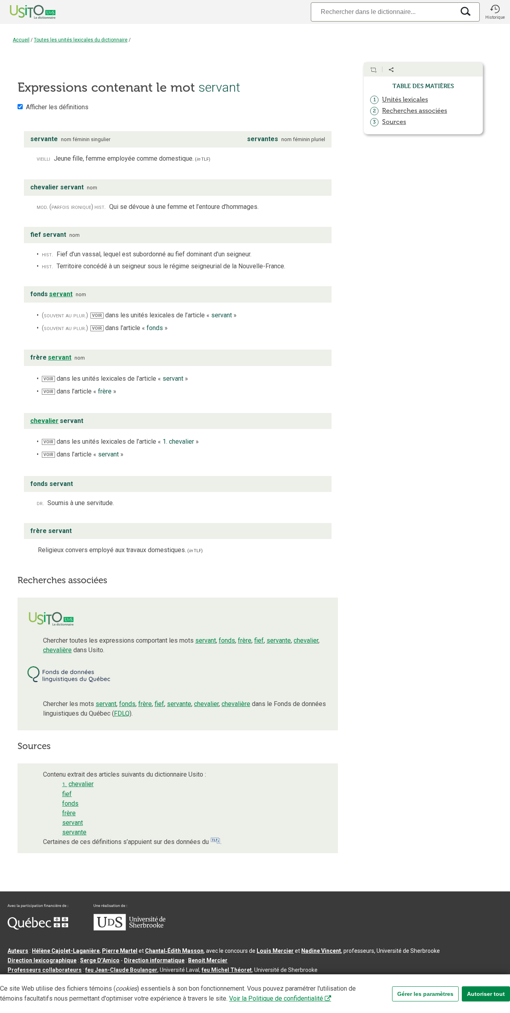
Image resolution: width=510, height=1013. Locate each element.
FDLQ (121, 713)
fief (259, 640)
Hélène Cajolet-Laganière (66, 951)
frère (244, 640)
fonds (227, 640)
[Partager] (391, 70)
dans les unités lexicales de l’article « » (164, 315)
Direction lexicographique (42, 960)
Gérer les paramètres (425, 994)
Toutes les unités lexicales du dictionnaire (81, 40)
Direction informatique (154, 960)
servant (205, 640)
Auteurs (18, 951)
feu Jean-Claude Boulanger (121, 970)
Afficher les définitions (57, 107)
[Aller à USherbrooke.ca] (129, 928)
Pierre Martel (119, 951)
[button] (495, 12)
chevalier (306, 640)
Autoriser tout (486, 994)
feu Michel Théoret (227, 970)
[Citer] (373, 70)
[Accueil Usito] (24, 12)
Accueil (21, 40)
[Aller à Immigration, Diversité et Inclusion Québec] (38, 927)
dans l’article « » (130, 328)
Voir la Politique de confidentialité (276, 998)
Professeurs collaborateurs (45, 970)
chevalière (57, 650)
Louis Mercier (275, 951)
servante (279, 640)
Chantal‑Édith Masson (174, 951)
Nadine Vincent (321, 951)
